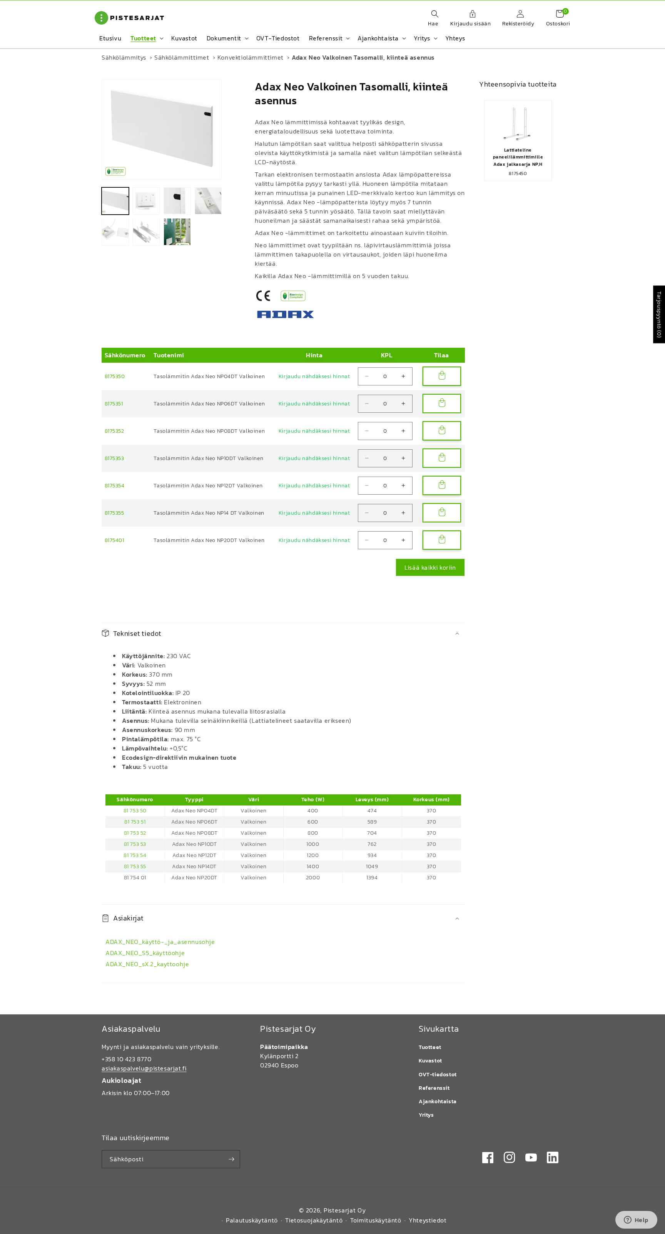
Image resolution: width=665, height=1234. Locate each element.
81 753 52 (135, 833)
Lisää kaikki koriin (430, 567)
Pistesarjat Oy (345, 1210)
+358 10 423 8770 (127, 1059)
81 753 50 (135, 811)
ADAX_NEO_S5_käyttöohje (145, 952)
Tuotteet (430, 1047)
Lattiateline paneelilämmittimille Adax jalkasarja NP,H (518, 157)
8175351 (114, 404)
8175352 (114, 431)
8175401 (114, 540)
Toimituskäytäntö (375, 1220)
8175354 (115, 486)
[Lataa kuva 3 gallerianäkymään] (177, 201)
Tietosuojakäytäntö (314, 1220)
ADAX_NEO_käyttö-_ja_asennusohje (160, 941)
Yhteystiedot (427, 1220)
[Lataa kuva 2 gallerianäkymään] (146, 201)
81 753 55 (135, 866)
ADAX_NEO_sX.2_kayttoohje (147, 964)
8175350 (115, 376)
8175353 (114, 458)
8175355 (114, 513)
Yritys (426, 1115)
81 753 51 (134, 822)
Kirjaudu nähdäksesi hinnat (314, 376)
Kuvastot (430, 1061)
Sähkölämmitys (124, 57)
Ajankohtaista (438, 1101)
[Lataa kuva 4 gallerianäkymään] (208, 201)
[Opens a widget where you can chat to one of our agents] (636, 1220)
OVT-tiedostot (438, 1075)
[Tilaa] (231, 1159)
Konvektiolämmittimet (250, 57)
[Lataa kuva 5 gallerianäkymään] (115, 231)
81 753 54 (135, 855)
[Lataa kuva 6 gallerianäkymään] (146, 231)
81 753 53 (135, 844)
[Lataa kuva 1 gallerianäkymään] (115, 201)
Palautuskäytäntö (252, 1220)
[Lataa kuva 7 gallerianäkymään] (177, 231)
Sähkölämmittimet (181, 57)
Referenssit (434, 1088)
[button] (431, 19)
